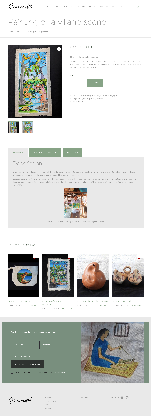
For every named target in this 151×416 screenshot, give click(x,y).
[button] (59, 49)
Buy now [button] (103, 305)
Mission (48, 398)
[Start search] (137, 6)
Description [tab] (17, 152)
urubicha (99, 99)
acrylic (79, 99)
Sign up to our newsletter (27, 364)
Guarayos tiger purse (19, 301)
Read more (32, 305)
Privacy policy (50, 401)
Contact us (84, 398)
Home (10, 32)
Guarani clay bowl (121, 301)
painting (92, 99)
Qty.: (72, 76)
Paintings (97, 96)
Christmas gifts (88, 96)
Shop (18, 32)
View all (137, 246)
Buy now (95, 82)
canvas (86, 99)
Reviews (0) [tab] (72, 152)
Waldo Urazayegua (109, 96)
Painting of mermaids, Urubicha (53, 303)
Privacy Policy (60, 372)
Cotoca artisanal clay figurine (92, 301)
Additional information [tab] (45, 152)
